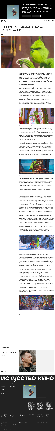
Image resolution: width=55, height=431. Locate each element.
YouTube (47, 416)
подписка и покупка (13, 385)
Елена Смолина (48, 404)
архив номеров (12, 386)
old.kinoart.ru (13, 429)
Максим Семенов (48, 403)
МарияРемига (5, 371)
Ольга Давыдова (30, 405)
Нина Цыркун (48, 409)
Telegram (47, 418)
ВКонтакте (47, 415)
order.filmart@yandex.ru (40, 416)
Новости (2, 389)
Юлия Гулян (30, 403)
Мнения (2, 385)
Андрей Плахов (39, 407)
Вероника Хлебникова (49, 408)
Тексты (2, 393)
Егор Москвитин (39, 406)
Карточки (3, 390)
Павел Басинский (31, 402)
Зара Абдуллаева (30, 401)
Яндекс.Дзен (48, 417)
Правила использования (23, 422)
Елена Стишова (48, 405)
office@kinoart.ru (30, 415)
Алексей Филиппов (49, 407)
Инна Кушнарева (39, 403)
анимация (21, 314)
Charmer (47, 422)
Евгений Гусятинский (31, 404)
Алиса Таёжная (48, 406)
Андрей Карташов (40, 401)
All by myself (32, 139)
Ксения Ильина (30, 409)
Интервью (3, 386)
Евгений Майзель (40, 405)
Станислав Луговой (40, 404)
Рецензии (4, 34)
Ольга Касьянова (27, 34)
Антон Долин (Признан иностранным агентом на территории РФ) (31, 407)
